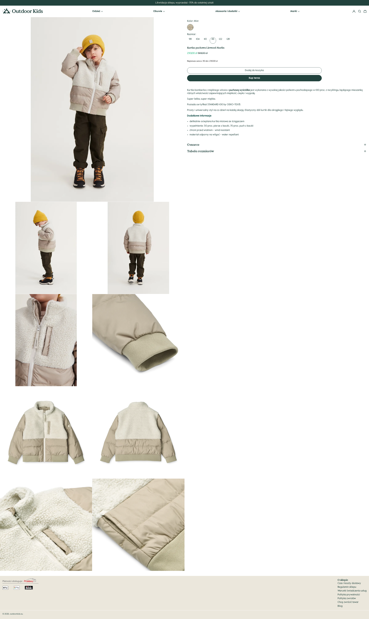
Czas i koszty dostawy (349, 583)
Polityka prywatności (349, 594)
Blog (340, 606)
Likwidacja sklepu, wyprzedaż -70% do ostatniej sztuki (184, 3)
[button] (365, 11)
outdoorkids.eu (16, 614)
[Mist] (190, 27)
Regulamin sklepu (347, 587)
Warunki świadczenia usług (352, 591)
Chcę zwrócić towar (348, 602)
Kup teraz (254, 78)
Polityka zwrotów (347, 598)
